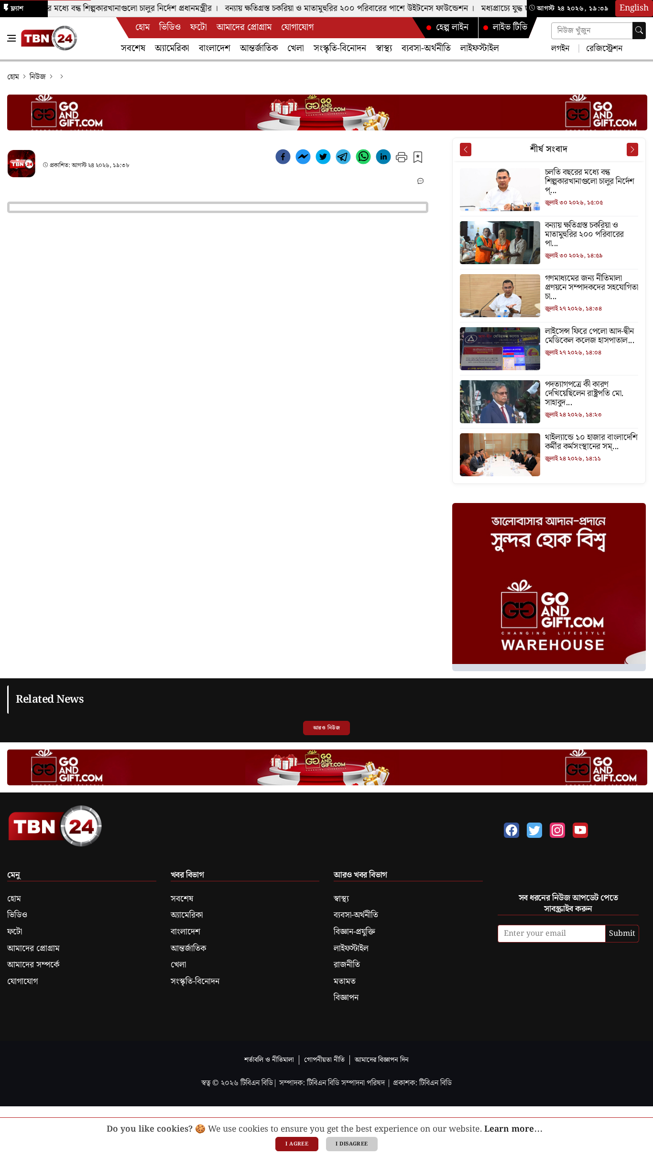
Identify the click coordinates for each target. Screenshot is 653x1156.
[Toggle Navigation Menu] (11, 38)
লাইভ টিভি (510, 27)
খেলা (295, 48)
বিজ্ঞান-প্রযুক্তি (354, 932)
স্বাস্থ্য (384, 48)
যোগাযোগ (297, 27)
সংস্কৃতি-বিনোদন (340, 48)
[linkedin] (383, 158)
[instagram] (557, 830)
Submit (622, 934)
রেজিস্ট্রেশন (603, 48)
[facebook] (283, 158)
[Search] (639, 30)
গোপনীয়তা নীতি (324, 1059)
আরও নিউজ (326, 728)
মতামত (345, 981)
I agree (296, 1144)
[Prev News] (465, 149)
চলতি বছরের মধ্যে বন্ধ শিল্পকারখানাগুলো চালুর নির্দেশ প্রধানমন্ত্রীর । (105, 8)
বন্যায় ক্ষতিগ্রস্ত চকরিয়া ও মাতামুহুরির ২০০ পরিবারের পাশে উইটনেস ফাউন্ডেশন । (339, 8)
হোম (142, 27)
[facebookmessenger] (303, 158)
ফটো (198, 27)
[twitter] (323, 158)
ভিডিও (170, 27)
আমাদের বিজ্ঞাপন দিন (382, 1059)
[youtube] (580, 830)
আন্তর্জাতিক (259, 48)
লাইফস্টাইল (479, 48)
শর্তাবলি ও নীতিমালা (269, 1059)
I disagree (352, 1144)
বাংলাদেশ (214, 48)
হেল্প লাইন (452, 27)
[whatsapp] (363, 158)
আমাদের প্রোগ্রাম (244, 27)
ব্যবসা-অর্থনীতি (426, 48)
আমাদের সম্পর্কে (33, 965)
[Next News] (632, 149)
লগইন (560, 48)
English (634, 8)
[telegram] (343, 158)
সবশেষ (133, 48)
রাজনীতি (347, 965)
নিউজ (38, 77)
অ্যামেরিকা (172, 48)
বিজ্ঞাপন (346, 998)
